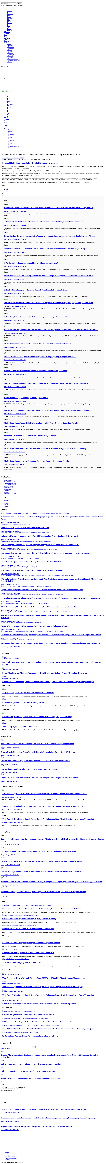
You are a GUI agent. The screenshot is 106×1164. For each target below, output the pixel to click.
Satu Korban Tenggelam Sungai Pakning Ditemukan (26, 398)
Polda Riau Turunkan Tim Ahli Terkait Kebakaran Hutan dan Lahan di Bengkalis (25, 73)
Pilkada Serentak (8, 487)
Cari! (34, 1046)
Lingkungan (7, 38)
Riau (8, 12)
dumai (7, 189)
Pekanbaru (10, 30)
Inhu (8, 20)
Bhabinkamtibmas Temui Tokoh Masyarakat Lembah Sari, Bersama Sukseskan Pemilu (41, 423)
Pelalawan (10, 14)
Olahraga (6, 41)
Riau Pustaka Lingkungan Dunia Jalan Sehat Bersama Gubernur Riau (30, 1078)
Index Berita (7, 500)
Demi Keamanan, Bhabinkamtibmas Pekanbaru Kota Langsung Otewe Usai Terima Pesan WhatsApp (47, 383)
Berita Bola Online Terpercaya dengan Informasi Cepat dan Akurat (31, 943)
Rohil (8, 26)
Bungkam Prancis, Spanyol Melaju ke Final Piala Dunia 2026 (28, 952)
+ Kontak (9, 62)
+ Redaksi (10, 56)
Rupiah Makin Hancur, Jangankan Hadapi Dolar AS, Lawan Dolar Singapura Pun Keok (38, 1126)
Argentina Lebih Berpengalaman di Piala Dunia (22, 962)
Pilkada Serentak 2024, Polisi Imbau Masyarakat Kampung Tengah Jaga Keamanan (40, 356)
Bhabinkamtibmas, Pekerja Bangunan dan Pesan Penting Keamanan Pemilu (36, 461)
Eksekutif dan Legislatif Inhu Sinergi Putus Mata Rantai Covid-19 (29, 769)
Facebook (6, 504)
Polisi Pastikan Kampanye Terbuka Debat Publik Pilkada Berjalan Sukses (35, 290)
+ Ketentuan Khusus (12, 59)
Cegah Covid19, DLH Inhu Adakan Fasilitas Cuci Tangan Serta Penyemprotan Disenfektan (39, 778)
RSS (5, 501)
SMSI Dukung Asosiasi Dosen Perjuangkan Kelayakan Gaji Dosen (30, 1036)
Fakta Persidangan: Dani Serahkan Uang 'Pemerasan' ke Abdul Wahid (31, 562)
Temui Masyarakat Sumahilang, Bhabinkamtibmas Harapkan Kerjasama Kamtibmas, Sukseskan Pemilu (48, 276)
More (5, 128)
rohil (7, 191)
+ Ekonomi (10, 53)
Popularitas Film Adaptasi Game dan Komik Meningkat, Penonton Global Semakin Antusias (41, 909)
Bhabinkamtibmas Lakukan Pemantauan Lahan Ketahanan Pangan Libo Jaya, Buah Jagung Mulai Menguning (48, 1118)
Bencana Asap (8, 489)
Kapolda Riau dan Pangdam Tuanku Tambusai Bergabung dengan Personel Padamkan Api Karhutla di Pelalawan (33, 75)
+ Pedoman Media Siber (13, 60)
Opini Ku (6, 490)
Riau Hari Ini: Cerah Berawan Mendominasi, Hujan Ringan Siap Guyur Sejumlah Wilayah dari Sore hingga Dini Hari (51, 881)
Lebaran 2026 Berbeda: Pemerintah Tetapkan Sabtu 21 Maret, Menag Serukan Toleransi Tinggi (41, 861)
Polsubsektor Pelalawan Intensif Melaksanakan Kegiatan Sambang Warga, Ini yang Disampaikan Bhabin (48, 302)
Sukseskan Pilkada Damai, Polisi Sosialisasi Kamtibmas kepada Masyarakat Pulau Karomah (43, 222)
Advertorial (7, 32)
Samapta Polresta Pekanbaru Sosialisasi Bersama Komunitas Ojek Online (35, 371)
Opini (5, 39)
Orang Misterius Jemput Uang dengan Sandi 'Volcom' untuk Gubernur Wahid (34, 626)
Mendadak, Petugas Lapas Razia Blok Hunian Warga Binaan (30, 436)
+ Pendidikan (10, 48)
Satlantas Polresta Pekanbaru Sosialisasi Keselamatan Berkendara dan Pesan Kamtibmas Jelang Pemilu (48, 208)
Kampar (9, 21)
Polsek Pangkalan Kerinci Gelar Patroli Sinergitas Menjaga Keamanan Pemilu (37, 317)
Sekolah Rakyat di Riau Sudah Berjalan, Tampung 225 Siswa (28, 1015)
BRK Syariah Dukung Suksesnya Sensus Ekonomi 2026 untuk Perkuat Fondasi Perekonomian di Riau (44, 1109)
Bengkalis (10, 18)
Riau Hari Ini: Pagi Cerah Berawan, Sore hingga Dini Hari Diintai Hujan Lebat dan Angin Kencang (43, 891)
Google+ (6, 506)
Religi (5, 36)
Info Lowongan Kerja (9, 481)
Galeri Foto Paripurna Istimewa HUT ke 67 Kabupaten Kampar (28, 1071)
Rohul (9, 24)
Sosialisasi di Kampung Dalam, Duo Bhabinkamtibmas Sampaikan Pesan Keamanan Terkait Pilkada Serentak (51, 329)
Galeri (2, 1051)
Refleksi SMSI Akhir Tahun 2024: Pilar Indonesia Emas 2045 (28, 929)
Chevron (9, 11)
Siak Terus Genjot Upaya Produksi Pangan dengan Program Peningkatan (32, 1064)
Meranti (9, 17)
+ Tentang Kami (11, 54)
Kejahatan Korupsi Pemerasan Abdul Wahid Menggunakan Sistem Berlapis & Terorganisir (40, 536)
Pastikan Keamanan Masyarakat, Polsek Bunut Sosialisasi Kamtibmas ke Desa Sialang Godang (44, 249)
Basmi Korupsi (8, 480)
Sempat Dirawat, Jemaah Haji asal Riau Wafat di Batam (25, 527)
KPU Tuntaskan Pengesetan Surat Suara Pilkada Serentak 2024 (31, 263)
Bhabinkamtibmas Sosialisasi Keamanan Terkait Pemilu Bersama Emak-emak (37, 344)
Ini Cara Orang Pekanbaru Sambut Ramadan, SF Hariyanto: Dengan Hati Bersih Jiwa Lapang (42, 806)
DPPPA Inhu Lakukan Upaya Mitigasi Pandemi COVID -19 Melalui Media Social (35, 761)
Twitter (6, 503)
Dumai (9, 29)
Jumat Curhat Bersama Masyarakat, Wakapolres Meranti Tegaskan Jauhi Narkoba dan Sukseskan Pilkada (49, 236)
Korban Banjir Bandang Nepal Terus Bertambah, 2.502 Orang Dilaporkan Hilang (25, 70)
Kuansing (9, 23)
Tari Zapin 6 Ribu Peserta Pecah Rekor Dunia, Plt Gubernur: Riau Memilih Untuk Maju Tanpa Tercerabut (48, 819)
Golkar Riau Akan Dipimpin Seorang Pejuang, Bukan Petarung (29, 919)
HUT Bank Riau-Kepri (10, 484)
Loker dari (5, 1048)
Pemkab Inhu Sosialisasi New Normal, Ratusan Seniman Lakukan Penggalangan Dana (37, 743)
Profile (5, 35)
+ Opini (9, 44)
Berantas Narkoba (8, 486)
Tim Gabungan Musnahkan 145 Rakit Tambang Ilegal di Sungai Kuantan (32, 570)
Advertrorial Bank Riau (10, 493)
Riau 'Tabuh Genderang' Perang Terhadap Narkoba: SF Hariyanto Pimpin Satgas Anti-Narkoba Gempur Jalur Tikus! (51, 635)
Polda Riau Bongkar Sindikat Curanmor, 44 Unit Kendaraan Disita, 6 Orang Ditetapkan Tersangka (44, 673)
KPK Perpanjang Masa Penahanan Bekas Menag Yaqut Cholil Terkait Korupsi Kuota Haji (39, 607)
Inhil (8, 15)
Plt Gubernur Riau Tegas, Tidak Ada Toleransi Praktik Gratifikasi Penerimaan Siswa (38, 1022)
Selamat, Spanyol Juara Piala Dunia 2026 (19, 726)
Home (5, 94)
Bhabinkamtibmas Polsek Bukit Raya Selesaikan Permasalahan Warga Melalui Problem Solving (45, 448)
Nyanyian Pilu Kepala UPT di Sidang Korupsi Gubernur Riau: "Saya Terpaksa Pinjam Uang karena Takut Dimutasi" (51, 643)
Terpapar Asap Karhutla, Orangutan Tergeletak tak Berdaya (19, 69)
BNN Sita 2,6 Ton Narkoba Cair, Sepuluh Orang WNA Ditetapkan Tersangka (24, 72)
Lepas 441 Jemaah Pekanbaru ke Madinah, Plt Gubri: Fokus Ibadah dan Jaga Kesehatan (38, 851)
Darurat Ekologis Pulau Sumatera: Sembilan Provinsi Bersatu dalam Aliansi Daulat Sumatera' (41, 871)
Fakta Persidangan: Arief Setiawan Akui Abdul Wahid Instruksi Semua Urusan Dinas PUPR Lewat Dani (45, 553)
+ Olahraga (10, 45)
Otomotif (6, 33)
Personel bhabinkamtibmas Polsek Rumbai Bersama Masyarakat (30, 163)
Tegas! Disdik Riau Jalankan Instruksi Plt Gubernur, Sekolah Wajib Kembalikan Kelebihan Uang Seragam (47, 1029)
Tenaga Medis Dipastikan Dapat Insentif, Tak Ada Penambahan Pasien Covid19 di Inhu (38, 752)
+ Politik (9, 51)
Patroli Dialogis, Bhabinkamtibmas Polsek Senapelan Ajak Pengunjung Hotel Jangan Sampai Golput (47, 410)
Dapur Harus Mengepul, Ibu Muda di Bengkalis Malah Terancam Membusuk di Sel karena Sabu (42, 590)
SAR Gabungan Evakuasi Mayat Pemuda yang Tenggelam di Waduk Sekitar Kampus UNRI (40, 545)
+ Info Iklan (10, 57)
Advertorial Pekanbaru (10, 483)
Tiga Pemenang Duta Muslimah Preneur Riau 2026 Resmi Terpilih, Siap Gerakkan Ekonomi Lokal (44, 793)
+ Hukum (9, 50)
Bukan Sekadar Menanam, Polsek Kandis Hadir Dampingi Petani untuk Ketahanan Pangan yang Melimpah (48, 682)
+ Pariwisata (10, 47)
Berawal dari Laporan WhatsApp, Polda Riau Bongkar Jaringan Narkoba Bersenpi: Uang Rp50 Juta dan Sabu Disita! (51, 598)
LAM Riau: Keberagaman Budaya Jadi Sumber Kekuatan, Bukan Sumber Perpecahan (39, 1004)
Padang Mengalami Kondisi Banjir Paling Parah (23, 702)
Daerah (6, 95)
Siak (8, 27)
